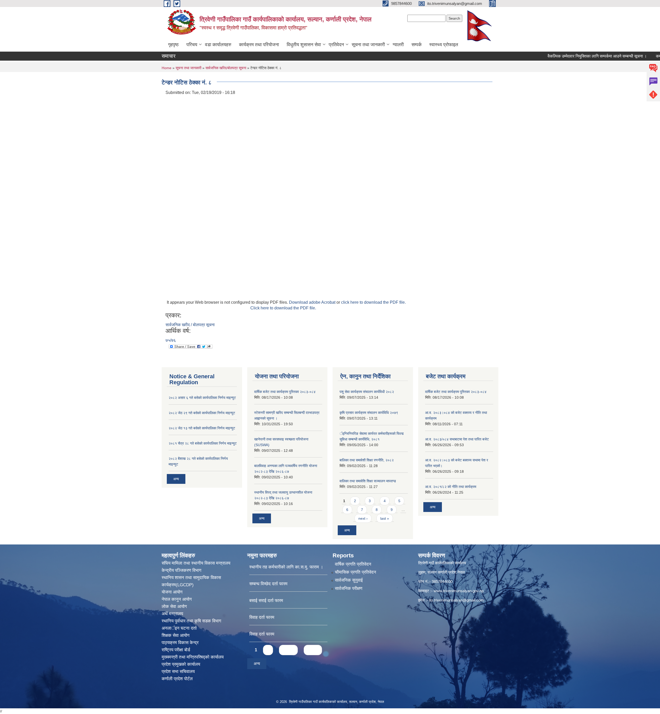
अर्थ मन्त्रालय (172, 613)
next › (363, 518)
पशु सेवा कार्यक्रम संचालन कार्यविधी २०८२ (367, 392)
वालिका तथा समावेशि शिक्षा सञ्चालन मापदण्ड (368, 481)
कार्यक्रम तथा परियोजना (259, 44)
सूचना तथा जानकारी (368, 44)
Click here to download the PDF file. (283, 308)
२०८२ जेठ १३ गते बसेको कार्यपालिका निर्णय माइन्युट (202, 428)
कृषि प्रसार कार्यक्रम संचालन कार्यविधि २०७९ (369, 413)
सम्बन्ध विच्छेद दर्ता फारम (268, 583)
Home (166, 68)
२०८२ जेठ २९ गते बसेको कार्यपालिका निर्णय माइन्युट (202, 413)
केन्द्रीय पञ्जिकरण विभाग (181, 570)
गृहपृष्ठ (173, 44)
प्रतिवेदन (336, 44)
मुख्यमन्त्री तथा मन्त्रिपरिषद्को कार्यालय (193, 657)
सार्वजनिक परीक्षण (348, 588)
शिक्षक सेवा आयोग (175, 635)
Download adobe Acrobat (312, 302)
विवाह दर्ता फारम (261, 617)
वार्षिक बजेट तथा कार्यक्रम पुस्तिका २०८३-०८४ (285, 392)
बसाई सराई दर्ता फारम (266, 600)
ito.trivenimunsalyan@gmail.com (456, 600)
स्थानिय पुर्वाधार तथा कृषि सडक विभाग (191, 621)
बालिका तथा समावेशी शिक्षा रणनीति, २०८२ (367, 460)
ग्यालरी (398, 44)
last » (384, 518)
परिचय (191, 44)
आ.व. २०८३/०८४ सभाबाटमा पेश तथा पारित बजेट (457, 439)
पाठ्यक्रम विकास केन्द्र (180, 642)
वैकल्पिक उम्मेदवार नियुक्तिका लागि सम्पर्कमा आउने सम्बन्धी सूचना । (580, 56)
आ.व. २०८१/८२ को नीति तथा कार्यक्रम (450, 487)
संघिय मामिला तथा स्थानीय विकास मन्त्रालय (196, 563)
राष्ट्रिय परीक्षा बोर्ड (176, 649)
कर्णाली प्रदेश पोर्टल (177, 678)
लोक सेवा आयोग (174, 606)
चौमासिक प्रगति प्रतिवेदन (355, 572)
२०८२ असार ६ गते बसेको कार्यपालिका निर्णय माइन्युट (202, 398)
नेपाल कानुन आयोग (177, 599)
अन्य (176, 479)
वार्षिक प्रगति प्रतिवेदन (353, 564)
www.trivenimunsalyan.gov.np (459, 591)
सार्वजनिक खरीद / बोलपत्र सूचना (190, 325)
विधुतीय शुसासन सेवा (304, 44)
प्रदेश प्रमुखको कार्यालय (181, 664)
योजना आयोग (172, 592)
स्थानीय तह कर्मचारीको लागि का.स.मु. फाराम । (286, 567)
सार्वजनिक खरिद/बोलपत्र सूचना (225, 68)
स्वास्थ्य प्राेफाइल (443, 44)
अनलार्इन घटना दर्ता (179, 628)
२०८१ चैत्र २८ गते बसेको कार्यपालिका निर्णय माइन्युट (203, 443)
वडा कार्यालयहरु (218, 44)
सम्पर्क (416, 44)
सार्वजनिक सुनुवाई (349, 580)
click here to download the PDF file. (373, 302)
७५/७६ (171, 340)
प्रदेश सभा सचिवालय (178, 671)
